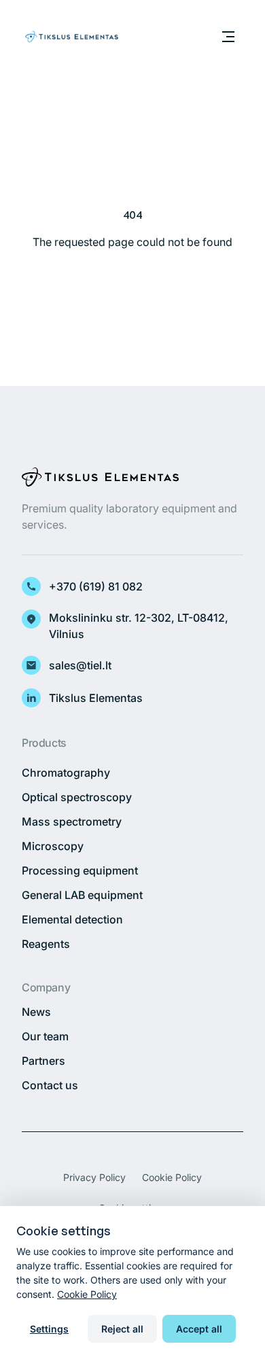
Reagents (46, 944)
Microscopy (53, 846)
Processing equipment (80, 870)
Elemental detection (72, 919)
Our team (45, 1036)
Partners (43, 1060)
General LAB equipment (82, 895)
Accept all (199, 1329)
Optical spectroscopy (77, 797)
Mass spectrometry (72, 821)
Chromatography (66, 772)
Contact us (50, 1085)
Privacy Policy (94, 1177)
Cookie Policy (172, 1177)
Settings (49, 1329)
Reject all (122, 1329)
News (36, 1012)
